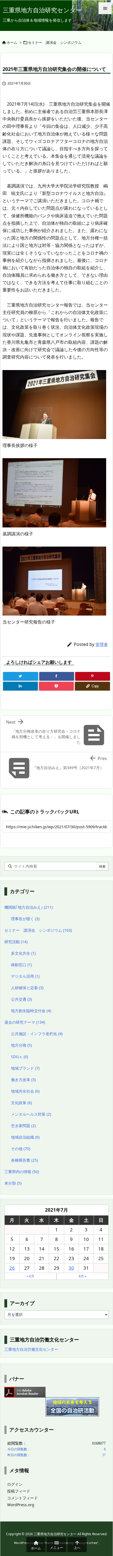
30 (71, 1268)
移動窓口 (21, 964)
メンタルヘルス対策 (31, 1114)
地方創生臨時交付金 (31, 1010)
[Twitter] (20, 676)
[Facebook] (56, 676)
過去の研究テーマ (24, 1022)
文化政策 (21, 1102)
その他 (20, 1148)
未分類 (12, 1183)
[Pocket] (56, 686)
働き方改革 (23, 1079)
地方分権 (21, 1045)
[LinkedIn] (20, 686)
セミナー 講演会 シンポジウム (54, 42)
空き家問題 (23, 1125)
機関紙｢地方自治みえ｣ (28, 907)
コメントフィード (22, 1497)
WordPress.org (20, 1504)
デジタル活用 (25, 976)
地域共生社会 (25, 1091)
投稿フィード (18, 1491)
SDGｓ (19, 1056)
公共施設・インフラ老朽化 (37, 1033)
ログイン (14, 1484)
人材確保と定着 (27, 987)
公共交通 (21, 999)
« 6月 (30, 1276)
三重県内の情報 (21, 1171)
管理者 (101, 644)
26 (12, 1268)
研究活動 (15, 941)
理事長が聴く (25, 918)
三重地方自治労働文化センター (31, 1349)
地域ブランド (25, 1068)
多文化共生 (23, 953)
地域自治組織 (25, 1137)
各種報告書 (24, 1160)
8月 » (82, 1276)
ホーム (12, 42)
